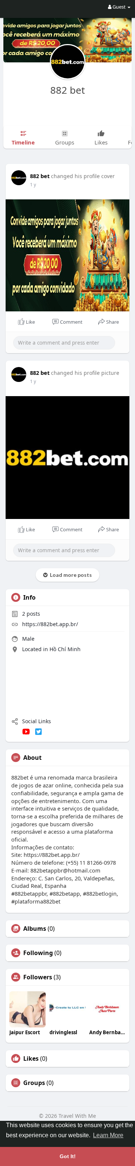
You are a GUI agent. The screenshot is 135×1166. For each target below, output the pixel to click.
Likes (31, 1058)
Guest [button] (119, 6)
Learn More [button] (108, 1135)
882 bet (67, 90)
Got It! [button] (68, 1156)
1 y (33, 184)
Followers (37, 977)
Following (38, 953)
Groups (34, 1083)
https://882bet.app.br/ (50, 624)
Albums (34, 929)
